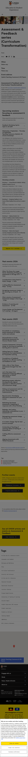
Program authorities (11, 490)
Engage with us (6, 673)
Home (2, 52)
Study (3, 677)
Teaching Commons (7, 463)
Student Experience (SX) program (10, 462)
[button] (14, 646)
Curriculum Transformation (8, 460)
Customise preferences (14, 751)
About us (4, 684)
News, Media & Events (8, 681)
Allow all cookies (14, 743)
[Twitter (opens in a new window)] (12, 56)
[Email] (7, 56)
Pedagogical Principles (12, 485)
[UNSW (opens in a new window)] (14, 3)
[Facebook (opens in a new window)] (9, 56)
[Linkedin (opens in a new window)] (14, 56)
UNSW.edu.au (3, 668)
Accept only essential (14, 747)
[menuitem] (14, 556)
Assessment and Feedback (8, 461)
